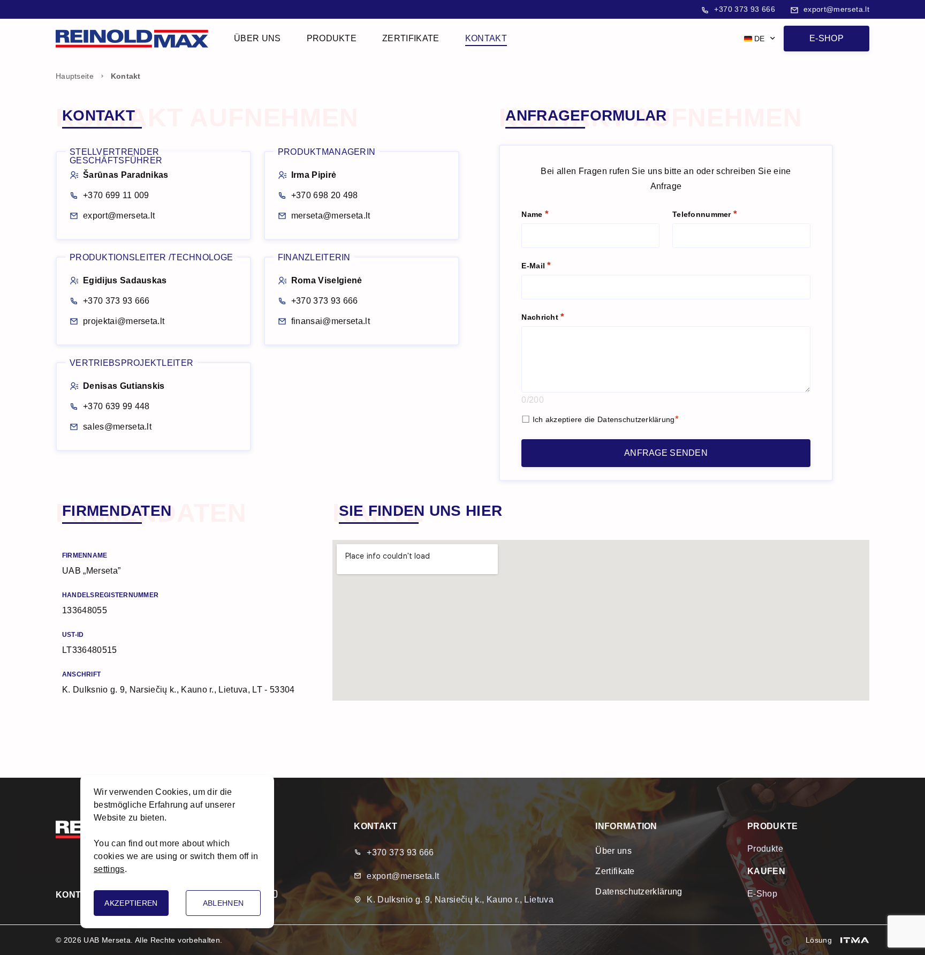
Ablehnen (223, 903)
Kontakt (486, 38)
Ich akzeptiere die (604, 419)
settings (109, 869)
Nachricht (540, 317)
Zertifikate (410, 38)
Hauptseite (75, 76)
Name (532, 214)
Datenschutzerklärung (636, 419)
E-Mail (534, 266)
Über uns (257, 38)
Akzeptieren (130, 903)
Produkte (332, 38)
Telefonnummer (702, 214)
